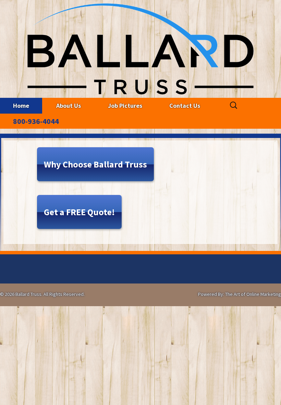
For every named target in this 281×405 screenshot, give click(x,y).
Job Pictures (125, 105)
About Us (68, 105)
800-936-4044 (36, 121)
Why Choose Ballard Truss (95, 164)
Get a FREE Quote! (79, 212)
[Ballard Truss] (140, 47)
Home (21, 105)
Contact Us (184, 105)
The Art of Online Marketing (253, 294)
